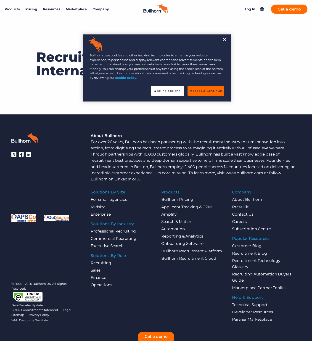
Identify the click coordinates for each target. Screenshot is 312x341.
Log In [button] (250, 9)
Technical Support (249, 304)
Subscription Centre (251, 229)
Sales (95, 270)
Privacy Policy (39, 315)
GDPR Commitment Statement (34, 310)
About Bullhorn (247, 199)
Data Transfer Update (27, 305)
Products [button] (12, 9)
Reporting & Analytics (182, 236)
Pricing (31, 9)
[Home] (156, 11)
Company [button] (101, 9)
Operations (101, 285)
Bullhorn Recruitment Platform (191, 251)
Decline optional (168, 91)
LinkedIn (122, 179)
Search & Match (176, 221)
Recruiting (101, 263)
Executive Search (107, 245)
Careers (239, 221)
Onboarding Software (182, 243)
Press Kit (240, 207)
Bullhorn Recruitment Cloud (188, 258)
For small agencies (109, 199)
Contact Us (242, 214)
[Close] (225, 39)
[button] (262, 9)
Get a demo (289, 9)
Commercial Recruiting (113, 238)
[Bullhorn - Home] (25, 139)
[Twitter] (13, 154)
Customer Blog (247, 245)
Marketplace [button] (76, 9)
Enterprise (101, 214)
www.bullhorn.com (244, 173)
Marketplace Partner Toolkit (259, 287)
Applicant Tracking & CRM (186, 207)
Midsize (98, 207)
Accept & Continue (206, 91)
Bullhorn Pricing (177, 199)
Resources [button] (51, 9)
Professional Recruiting (113, 231)
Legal (67, 310)
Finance (98, 277)
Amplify (169, 214)
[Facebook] (21, 154)
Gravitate (41, 320)
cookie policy (125, 77)
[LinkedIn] (28, 154)
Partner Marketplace (252, 319)
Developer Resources (252, 312)
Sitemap (17, 315)
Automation (173, 229)
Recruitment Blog (249, 253)
